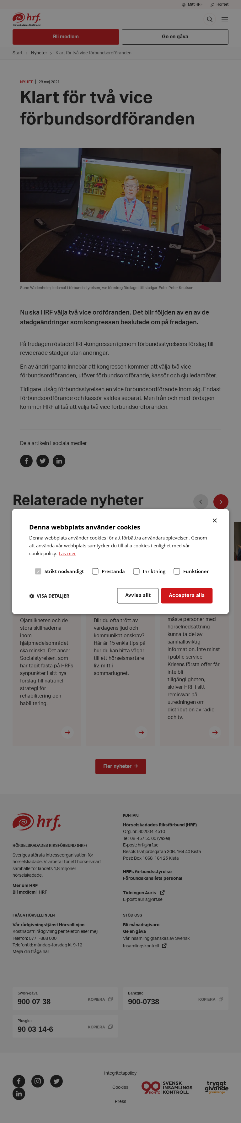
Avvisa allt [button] (138, 595)
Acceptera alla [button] (187, 595)
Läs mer (67, 553)
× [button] (215, 520)
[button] (49, 595)
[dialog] (120, 561)
